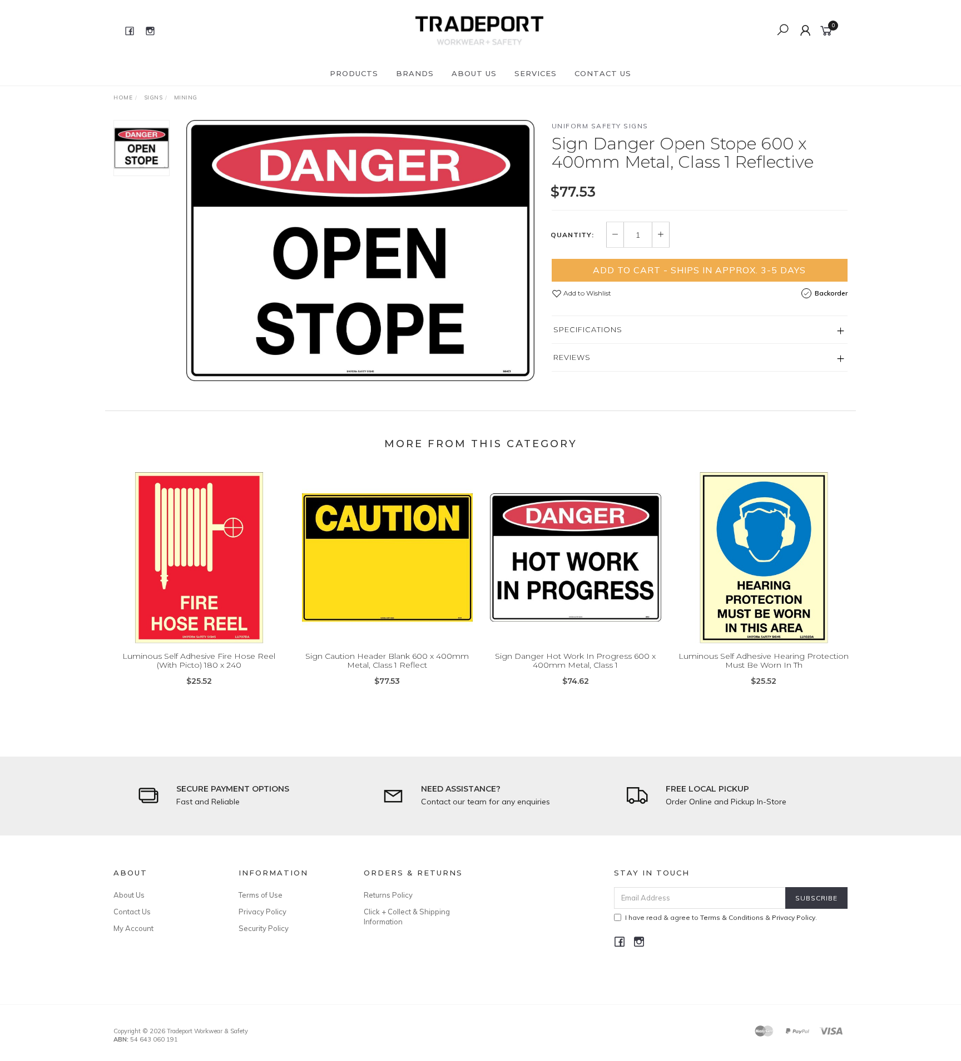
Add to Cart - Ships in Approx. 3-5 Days (699, 270)
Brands (415, 73)
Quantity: (572, 235)
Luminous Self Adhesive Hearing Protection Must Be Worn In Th (763, 660)
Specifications (587, 329)
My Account (133, 928)
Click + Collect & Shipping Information (407, 916)
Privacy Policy (262, 911)
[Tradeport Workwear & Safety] (479, 30)
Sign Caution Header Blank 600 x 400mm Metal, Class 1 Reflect (387, 660)
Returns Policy (388, 894)
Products (354, 73)
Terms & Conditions (732, 917)
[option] (360, 250)
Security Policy (264, 928)
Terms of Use (261, 894)
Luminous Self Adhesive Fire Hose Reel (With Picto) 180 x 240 (198, 660)
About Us (474, 73)
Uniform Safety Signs (600, 126)
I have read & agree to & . (721, 917)
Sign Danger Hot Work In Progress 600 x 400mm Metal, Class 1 (575, 660)
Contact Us (602, 73)
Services (535, 73)
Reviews (572, 357)
